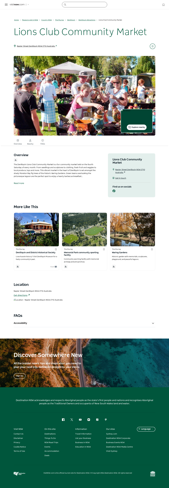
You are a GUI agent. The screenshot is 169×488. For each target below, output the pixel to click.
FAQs (42, 144)
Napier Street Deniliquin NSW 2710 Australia (36, 46)
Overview (18, 144)
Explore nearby (138, 127)
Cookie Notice (20, 447)
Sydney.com (111, 434)
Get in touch (120, 178)
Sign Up (19, 376)
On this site (50, 429)
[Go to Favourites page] (163, 4)
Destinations (50, 434)
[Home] (17, 5)
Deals (46, 455)
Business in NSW (82, 442)
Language (146, 429)
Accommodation (51, 451)
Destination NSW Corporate (118, 438)
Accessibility (20, 323)
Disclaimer (18, 438)
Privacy (17, 442)
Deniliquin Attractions (87, 20)
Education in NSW (83, 447)
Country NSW (46, 20)
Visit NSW (18, 429)
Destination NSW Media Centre (119, 447)
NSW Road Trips (51, 442)
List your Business (83, 438)
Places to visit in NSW (30, 20)
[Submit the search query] (65, 4)
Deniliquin (71, 20)
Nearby (30, 144)
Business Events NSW (115, 442)
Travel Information (83, 434)
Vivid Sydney (111, 451)
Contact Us (18, 434)
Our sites (110, 429)
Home (16, 20)
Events (47, 447)
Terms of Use (19, 451)
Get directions (20, 295)
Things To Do (50, 438)
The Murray (59, 20)
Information (81, 429)
